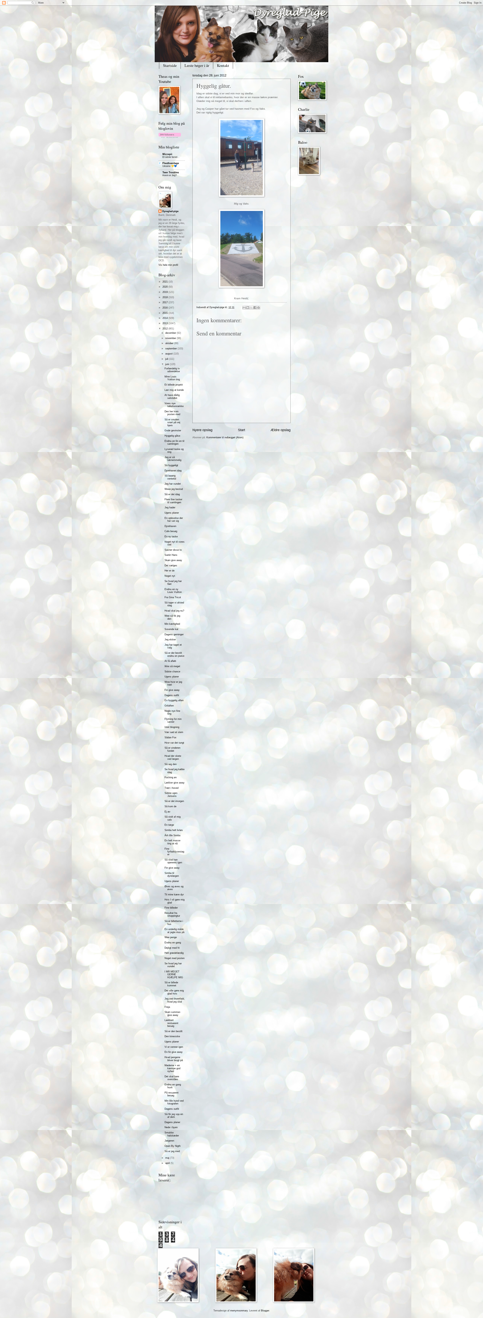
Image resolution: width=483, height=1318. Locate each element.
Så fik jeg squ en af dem (174, 1115)
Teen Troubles (170, 172)
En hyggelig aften (174, 700)
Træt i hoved (171, 788)
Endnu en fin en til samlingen (174, 442)
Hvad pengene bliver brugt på (174, 1058)
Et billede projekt (174, 384)
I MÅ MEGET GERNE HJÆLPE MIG (174, 974)
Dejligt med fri (172, 947)
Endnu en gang (173, 942)
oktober (169, 343)
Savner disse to (173, 549)
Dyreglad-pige (217, 307)
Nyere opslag (202, 430)
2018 (165, 297)
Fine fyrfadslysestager (174, 851)
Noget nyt (170, 575)
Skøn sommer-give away (173, 1013)
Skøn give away (173, 560)
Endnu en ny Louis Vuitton (173, 590)
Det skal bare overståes (172, 1078)
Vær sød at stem (174, 732)
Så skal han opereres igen (173, 861)
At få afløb (170, 661)
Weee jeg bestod (174, 489)
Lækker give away (175, 782)
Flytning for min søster (173, 720)
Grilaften (169, 705)
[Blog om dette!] (248, 307)
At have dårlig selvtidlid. (172, 396)
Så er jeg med (172, 1151)
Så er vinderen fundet (172, 749)
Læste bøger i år (197, 65)
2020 (165, 286)
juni (167, 364)
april (168, 1163)
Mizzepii (167, 154)
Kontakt (223, 65)
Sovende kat (171, 629)
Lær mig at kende (174, 390)
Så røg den (171, 764)
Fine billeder (171, 907)
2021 (165, 281)
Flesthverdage (170, 163)
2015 (165, 313)
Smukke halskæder (172, 1134)
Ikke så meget (172, 666)
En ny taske (171, 536)
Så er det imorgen (174, 801)
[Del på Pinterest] (258, 307)
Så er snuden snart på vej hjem (172, 422)
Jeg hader (170, 507)
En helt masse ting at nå (172, 842)
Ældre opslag (281, 430)
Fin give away (172, 690)
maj (167, 1157)
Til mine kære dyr (174, 894)
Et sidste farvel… (171, 157)
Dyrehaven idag (173, 470)
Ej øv (167, 811)
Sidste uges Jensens (171, 794)
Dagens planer (172, 1122)
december (171, 332)
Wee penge (171, 937)
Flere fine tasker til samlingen (173, 501)
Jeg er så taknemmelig (173, 458)
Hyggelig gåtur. (173, 435)
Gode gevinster (173, 430)
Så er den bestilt (173, 1031)
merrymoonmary (239, 1310)
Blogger (265, 1310)
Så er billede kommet (171, 984)
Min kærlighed (172, 623)
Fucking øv (171, 777)
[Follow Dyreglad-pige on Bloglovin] (169, 137)
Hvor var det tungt (174, 742)
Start (241, 430)
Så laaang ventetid (170, 477)
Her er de (170, 570)
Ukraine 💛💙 (169, 166)
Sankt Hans (171, 555)
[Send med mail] (244, 307)
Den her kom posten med (172, 413)
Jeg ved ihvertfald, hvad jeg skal (175, 1000)
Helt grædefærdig (174, 952)
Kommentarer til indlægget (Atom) (224, 437)
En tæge (169, 824)
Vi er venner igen (174, 1046)
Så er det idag (172, 494)
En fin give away (174, 1052)
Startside (170, 65)
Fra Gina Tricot (173, 597)
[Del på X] (251, 307)
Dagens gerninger (174, 634)
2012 (165, 328)
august (169, 353)
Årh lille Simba (172, 835)
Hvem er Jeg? (169, 175)
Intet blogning (172, 727)
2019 (165, 292)
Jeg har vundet (173, 483)
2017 (165, 302)
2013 (165, 323)
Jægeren (169, 1140)
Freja (167, 1007)
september (171, 348)
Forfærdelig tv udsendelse (172, 370)
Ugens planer (172, 512)
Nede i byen (171, 1127)
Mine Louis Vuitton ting (172, 378)
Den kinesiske (172, 1036)
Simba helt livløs (174, 830)
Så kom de (170, 806)
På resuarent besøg (171, 1094)
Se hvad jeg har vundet (173, 965)
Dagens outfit (172, 695)
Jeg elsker (170, 639)
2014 (165, 318)
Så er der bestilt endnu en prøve (174, 654)
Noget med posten (175, 958)
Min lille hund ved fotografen (174, 1102)
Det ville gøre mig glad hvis (174, 992)
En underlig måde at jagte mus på (174, 930)
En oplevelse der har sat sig (174, 519)
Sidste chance (172, 671)
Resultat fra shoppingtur (172, 914)
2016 (165, 307)
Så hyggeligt (171, 465)
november (171, 338)
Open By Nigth (173, 1146)
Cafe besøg (171, 531)
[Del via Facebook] (255, 307)
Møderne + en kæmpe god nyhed (172, 1068)
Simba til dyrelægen (172, 874)
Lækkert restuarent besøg (171, 1023)
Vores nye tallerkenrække (174, 405)
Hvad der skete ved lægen (173, 757)
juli (167, 358)
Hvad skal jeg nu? (174, 610)
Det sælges (171, 565)
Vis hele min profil (168, 264)
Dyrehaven (170, 526)
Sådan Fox (170, 737)
